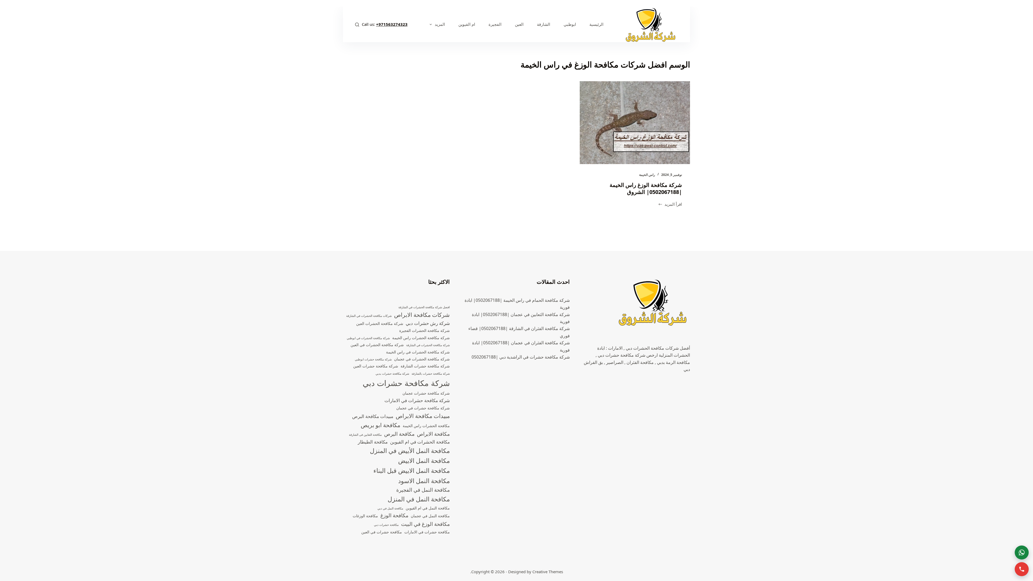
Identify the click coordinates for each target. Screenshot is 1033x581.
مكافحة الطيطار (373, 442)
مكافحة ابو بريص (380, 425)
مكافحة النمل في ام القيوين (428, 508)
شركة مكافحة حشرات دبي (406, 383)
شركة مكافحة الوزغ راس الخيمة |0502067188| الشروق (646, 188)
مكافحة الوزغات (365, 515)
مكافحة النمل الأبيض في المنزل (410, 451)
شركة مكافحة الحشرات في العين (377, 344)
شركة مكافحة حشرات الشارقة (425, 366)
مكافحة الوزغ (394, 515)
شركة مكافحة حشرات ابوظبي (373, 359)
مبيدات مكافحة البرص (372, 416)
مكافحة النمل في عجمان (430, 515)
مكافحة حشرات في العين (381, 531)
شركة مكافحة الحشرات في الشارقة (428, 345)
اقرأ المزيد (670, 204)
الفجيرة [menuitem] (495, 24)
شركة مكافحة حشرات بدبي (392, 373)
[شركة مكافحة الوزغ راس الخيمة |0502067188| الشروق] (635, 122)
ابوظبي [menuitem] (570, 24)
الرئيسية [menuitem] (596, 24)
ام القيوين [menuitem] (466, 24)
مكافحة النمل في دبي (390, 508)
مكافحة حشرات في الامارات (427, 531)
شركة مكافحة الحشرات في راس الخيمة (418, 352)
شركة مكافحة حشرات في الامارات (417, 400)
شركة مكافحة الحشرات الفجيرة (424, 330)
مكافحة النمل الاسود (424, 481)
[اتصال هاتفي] (1022, 569)
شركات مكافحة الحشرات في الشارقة (369, 316)
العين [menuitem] (519, 24)
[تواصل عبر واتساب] (1022, 552)
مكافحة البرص (399, 433)
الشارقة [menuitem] (543, 24)
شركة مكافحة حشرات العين (375, 366)
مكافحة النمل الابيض (424, 460)
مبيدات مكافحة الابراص (423, 416)
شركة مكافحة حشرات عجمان (426, 393)
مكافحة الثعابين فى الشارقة (365, 435)
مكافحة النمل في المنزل (419, 499)
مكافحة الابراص (433, 433)
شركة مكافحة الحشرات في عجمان (422, 359)
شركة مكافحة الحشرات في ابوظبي (368, 338)
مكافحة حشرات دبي (386, 525)
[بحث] (357, 25)
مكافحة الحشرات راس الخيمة (426, 425)
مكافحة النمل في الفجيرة (423, 489)
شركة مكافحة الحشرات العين (379, 323)
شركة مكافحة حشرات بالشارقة (431, 373)
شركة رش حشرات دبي (428, 323)
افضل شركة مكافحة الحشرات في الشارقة (424, 307)
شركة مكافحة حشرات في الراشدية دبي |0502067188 (521, 357)
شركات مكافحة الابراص (422, 314)
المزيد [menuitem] (440, 24)
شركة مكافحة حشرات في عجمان (423, 407)
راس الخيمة (647, 174)
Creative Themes (547, 571)
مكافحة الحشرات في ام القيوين (420, 442)
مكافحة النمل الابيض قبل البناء (411, 470)
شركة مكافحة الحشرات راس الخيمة (421, 337)
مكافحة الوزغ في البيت (425, 523)
